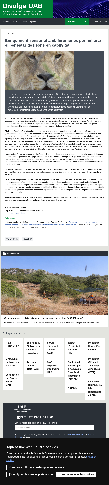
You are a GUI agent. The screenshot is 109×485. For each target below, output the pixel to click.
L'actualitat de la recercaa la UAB (12, 362)
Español (98, 21)
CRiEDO (72, 388)
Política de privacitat (74, 434)
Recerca (27, 239)
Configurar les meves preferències (32, 474)
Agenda (33, 22)
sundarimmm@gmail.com (15, 213)
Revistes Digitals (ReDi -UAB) (32, 365)
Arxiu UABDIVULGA (12, 346)
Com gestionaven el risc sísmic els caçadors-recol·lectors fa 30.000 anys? (44, 318)
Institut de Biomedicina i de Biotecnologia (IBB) (95, 388)
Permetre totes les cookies (78, 474)
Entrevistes (15, 22)
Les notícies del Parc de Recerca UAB (12, 380)
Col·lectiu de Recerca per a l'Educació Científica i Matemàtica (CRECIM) (74, 370)
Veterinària (12, 239)
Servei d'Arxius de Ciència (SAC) (53, 348)
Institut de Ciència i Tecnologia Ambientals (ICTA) (94, 366)
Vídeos (24, 22)
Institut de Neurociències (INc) (94, 346)
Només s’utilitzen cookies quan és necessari (38, 467)
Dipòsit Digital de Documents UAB (53, 367)
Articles (6, 22)
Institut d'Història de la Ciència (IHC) (74, 348)
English (105, 21)
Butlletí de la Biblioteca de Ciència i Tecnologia (33, 348)
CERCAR (71, 22)
